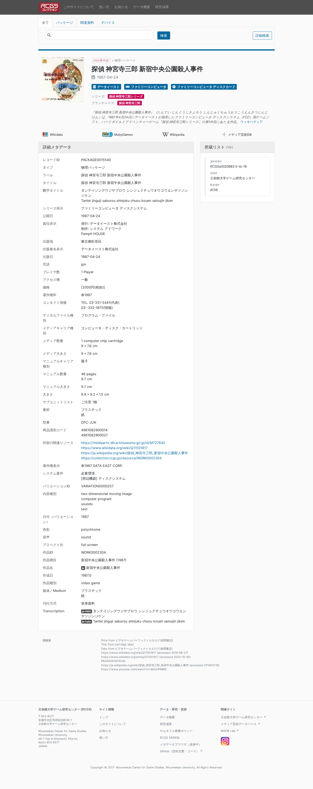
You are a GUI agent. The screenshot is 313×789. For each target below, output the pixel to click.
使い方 (104, 7)
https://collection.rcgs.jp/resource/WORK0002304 (121, 458)
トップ (103, 717)
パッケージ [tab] (64, 22)
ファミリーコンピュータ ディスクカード (206, 87)
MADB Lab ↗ (230, 730)
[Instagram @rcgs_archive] (225, 741)
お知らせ (121, 7)
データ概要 (141, 7)
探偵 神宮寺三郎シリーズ (126, 96)
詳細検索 (262, 35)
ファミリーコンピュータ (148, 87)
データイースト (108, 87)
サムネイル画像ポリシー (176, 730)
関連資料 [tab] (87, 22)
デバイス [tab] (108, 22)
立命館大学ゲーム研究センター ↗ (243, 717)
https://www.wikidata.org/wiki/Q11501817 (114, 448)
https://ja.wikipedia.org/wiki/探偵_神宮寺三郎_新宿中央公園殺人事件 (134, 453)
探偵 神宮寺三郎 (129, 103)
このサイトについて (78, 7)
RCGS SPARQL (170, 737)
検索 (163, 35)
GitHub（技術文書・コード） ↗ (181, 751)
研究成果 (162, 7)
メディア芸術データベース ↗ (240, 724)
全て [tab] (45, 22)
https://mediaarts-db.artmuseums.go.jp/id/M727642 (123, 443)
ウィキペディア (251, 122)
